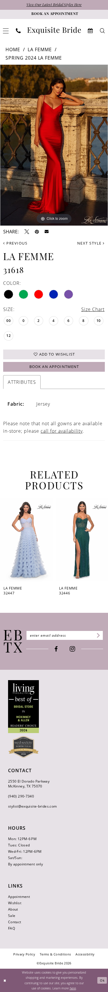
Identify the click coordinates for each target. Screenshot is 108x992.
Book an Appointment (54, 366)
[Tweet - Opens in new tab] (26, 231)
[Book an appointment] (90, 30)
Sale (11, 915)
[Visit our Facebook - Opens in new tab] (56, 649)
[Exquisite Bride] (13, 641)
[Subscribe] (97, 635)
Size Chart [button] (93, 309)
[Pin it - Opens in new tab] (37, 231)
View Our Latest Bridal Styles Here (54, 5)
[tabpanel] (54, 145)
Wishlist (14, 903)
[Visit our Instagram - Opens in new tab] (72, 649)
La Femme (40, 49)
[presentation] (26, 539)
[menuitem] (18, 30)
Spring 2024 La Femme (33, 58)
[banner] (54, 30)
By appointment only (25, 864)
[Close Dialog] (5, 980)
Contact (14, 921)
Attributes (22, 382)
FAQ (11, 928)
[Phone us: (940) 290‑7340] (18, 30)
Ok (102, 980)
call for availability (62, 431)
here (73, 988)
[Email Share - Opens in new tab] (47, 232)
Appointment (19, 896)
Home (12, 49)
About (13, 909)
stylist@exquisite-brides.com (32, 806)
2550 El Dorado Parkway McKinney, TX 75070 (29, 784)
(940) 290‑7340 (21, 796)
